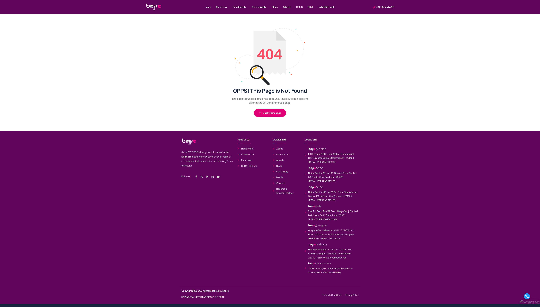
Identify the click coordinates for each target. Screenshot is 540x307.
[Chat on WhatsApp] (530, 302)
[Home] (154, 7)
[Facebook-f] (196, 176)
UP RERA (219, 297)
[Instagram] (212, 176)
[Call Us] (530, 296)
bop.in (225, 290)
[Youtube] (218, 176)
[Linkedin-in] (207, 176)
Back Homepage (272, 112)
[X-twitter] (201, 176)
